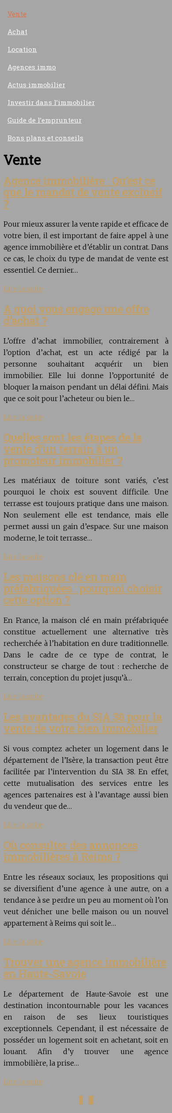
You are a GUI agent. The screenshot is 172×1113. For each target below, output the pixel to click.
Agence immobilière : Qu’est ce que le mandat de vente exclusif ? (83, 192)
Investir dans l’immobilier (51, 102)
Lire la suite (23, 288)
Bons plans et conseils (45, 137)
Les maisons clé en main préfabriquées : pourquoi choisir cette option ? (83, 588)
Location (22, 49)
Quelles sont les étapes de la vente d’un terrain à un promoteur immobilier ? (73, 449)
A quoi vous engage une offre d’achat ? (76, 315)
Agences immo (31, 66)
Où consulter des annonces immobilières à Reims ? (71, 851)
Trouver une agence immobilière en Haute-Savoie (85, 968)
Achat (17, 31)
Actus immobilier (36, 84)
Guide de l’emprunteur (44, 120)
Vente (16, 13)
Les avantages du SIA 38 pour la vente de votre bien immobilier (83, 722)
